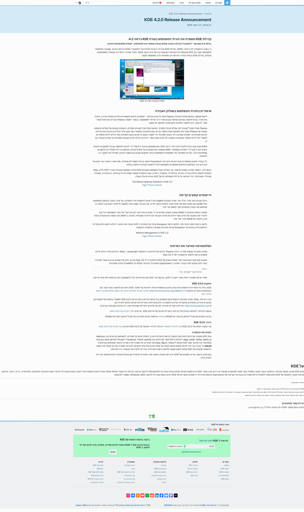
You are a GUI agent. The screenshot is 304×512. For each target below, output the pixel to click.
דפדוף (112, 452)
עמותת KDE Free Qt (95, 472)
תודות (164, 482)
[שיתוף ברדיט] (152, 494)
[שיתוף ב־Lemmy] (147, 494)
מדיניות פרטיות (129, 479)
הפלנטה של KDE (160, 472)
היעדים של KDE (191, 472)
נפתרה (162, 316)
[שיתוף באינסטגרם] (128, 494)
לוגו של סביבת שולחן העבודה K (129, 505)
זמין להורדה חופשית (173, 326)
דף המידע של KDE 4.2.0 (121, 311)
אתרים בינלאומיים (96, 482)
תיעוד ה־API (193, 465)
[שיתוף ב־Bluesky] (166, 494)
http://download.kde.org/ (197, 306)
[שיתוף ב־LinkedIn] (157, 494)
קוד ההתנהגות (130, 475)
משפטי (78, 505)
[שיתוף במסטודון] (171, 494)
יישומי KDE (225, 469)
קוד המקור (193, 475)
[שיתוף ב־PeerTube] (138, 494)
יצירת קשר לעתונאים (159, 475)
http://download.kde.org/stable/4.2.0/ (167, 291)
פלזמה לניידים (224, 475)
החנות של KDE (98, 465)
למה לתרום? (206, 440)
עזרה (133, 469)
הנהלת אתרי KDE (209, 505)
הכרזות (208, 13)
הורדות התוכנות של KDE (126, 472)
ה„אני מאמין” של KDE (95, 479)
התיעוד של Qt (192, 469)
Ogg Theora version (152, 185)
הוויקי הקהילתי (129, 465)
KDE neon (225, 479)
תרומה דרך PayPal (175, 446)
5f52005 (168, 505)
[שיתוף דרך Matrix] (176, 494)
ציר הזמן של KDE (97, 475)
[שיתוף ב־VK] (133, 494)
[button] (87, 3)
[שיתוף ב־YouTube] (142, 494)
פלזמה (226, 465)
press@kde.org (255, 407)
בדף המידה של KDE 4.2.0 (111, 326)
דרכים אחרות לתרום (191, 452)
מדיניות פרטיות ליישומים (126, 482)
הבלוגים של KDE (160, 469)
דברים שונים (161, 479)
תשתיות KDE (224, 472)
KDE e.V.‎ (100, 469)
